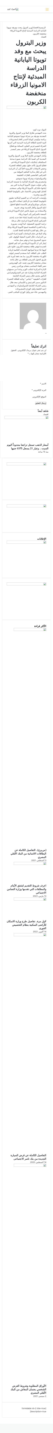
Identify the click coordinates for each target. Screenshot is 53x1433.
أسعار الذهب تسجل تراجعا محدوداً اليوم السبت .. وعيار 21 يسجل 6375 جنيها (27, 446)
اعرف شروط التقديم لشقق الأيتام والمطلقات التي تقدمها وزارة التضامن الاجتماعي (26, 889)
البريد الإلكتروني (39, 390)
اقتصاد (35, 27)
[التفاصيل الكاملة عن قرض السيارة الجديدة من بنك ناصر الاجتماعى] (30, 935)
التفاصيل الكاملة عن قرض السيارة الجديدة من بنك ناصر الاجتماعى (28, 1157)
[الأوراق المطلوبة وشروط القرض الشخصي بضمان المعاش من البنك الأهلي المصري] (30, 1166)
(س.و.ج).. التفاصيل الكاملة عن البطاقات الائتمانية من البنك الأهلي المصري (28, 853)
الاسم (43, 383)
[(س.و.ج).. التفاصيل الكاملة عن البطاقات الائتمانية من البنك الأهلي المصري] (30, 630)
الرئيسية (42, 27)
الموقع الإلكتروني (39, 396)
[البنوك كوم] (12, 9)
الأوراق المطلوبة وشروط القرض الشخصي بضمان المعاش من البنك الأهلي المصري (28, 1389)
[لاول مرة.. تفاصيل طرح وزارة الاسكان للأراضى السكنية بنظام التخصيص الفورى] (30, 900)
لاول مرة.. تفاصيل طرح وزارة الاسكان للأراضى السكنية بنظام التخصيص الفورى (26, 925)
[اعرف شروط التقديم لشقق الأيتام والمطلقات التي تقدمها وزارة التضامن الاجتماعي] (30, 864)
